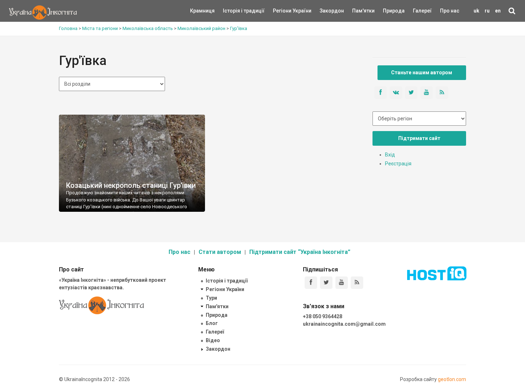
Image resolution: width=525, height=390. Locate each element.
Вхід (390, 155)
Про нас (449, 11)
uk (476, 11)
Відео (213, 340)
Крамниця (202, 11)
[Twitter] (326, 282)
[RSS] (357, 282)
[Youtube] (341, 282)
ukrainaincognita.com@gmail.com (344, 324)
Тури (211, 298)
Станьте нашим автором (421, 72)
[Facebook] (311, 282)
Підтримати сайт (419, 138)
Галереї (422, 11)
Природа (388, 11)
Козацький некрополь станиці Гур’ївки (131, 185)
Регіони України (282, 11)
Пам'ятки (358, 11)
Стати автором (220, 252)
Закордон (326, 11)
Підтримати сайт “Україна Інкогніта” (299, 252)
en (498, 11)
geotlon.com (452, 379)
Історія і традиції (233, 11)
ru (487, 11)
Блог (212, 323)
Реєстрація (398, 163)
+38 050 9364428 (322, 316)
